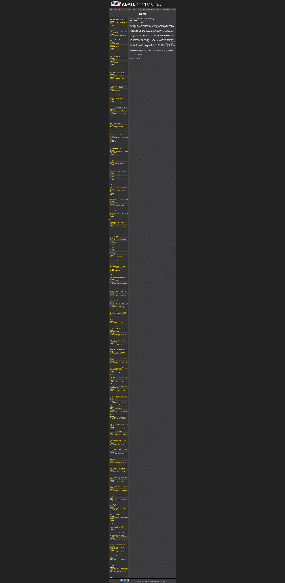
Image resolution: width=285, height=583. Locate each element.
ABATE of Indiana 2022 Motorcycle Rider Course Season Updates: (118, 127)
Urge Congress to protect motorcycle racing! (119, 568)
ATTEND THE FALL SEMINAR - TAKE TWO (118, 83)
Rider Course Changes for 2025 (116, 43)
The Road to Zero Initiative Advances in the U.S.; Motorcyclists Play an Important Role (118, 395)
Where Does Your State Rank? (116, 123)
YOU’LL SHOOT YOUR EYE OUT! (116, 75)
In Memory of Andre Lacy (115, 300)
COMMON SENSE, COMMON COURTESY (118, 53)
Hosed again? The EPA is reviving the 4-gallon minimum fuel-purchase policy (118, 467)
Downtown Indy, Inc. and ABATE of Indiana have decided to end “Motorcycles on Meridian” (118, 98)
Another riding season (114, 280)
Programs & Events (137, 9)
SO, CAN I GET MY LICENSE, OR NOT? (117, 349)
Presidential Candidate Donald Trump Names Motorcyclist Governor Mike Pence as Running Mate (119, 486)
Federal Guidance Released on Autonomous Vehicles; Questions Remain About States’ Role (119, 440)
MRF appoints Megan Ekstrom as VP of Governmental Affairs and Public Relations (118, 536)
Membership (158, 9)
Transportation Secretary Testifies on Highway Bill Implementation (117, 509)
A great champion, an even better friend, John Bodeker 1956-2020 (118, 218)
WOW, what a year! (113, 210)
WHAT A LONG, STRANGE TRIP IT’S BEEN (118, 35)
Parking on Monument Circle (115, 331)
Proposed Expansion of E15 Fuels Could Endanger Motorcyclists (118, 548)
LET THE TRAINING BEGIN (115, 117)
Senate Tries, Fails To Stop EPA (116, 56)
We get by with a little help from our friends (118, 187)
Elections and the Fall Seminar (116, 230)
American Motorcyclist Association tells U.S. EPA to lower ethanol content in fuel (119, 491)
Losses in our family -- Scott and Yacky (117, 110)
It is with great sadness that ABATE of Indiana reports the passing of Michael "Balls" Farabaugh (117, 354)
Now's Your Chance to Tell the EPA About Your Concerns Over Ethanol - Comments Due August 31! (118, 336)
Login (174, 9)
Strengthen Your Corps (114, 145)
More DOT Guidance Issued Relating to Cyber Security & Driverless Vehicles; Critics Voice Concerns (119, 424)
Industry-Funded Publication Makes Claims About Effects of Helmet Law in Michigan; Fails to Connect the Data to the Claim (118, 430)
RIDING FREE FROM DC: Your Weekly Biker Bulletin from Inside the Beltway (118, 445)
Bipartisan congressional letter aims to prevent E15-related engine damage (118, 531)
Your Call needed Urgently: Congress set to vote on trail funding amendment (118, 327)
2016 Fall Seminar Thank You (115, 408)
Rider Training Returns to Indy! (116, 69)
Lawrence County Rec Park (148, 9)
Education (130, 9)
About (115, 9)
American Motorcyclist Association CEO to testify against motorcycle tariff (118, 363)
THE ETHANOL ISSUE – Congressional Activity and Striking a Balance (117, 527)
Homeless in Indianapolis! (115, 180)
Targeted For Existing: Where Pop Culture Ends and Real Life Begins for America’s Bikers (118, 313)
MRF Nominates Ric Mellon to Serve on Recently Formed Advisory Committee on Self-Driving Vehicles (118, 419)
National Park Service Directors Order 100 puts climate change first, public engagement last (119, 413)
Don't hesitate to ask (114, 177)
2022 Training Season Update (116, 94)
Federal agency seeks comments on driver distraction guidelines (118, 387)
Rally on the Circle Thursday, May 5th (117, 551)
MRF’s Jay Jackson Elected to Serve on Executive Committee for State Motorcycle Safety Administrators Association (118, 477)
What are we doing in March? (115, 288)
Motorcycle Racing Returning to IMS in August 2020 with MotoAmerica (117, 267)
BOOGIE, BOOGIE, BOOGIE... (115, 90)
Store (163, 9)
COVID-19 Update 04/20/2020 (116, 256)
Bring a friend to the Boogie (115, 274)
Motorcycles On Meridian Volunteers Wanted (119, 171)
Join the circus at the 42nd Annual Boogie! (118, 107)
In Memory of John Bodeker (115, 233)
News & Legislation (122, 9)
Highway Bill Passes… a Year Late (116, 148)
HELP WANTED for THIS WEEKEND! (117, 131)
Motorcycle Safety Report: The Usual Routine (119, 199)
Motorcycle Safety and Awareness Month (118, 113)
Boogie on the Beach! (114, 184)
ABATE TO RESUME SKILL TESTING (117, 72)
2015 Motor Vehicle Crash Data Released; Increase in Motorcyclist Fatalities (118, 463)
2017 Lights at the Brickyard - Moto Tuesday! (119, 303)
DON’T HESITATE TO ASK (115, 174)
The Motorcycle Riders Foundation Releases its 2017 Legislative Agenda (119, 391)
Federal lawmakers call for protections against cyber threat (117, 373)
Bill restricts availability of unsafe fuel (117, 544)
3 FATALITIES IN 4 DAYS (114, 62)
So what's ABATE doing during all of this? (118, 239)
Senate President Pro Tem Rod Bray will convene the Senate (118, 32)
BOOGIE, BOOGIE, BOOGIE (115, 270)
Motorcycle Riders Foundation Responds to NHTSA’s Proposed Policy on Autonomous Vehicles (118, 404)
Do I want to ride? (113, 168)
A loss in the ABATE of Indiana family (117, 155)
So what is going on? (114, 202)
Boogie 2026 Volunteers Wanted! (116, 19)
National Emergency (114, 253)
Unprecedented (113, 250)
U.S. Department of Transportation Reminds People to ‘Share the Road (119, 513)
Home (111, 9)
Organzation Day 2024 (114, 46)
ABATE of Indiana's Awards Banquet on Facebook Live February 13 (118, 195)
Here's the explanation (114, 263)
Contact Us (168, 9)
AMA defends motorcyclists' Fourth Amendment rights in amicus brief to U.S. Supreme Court (118, 308)
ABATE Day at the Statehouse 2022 (117, 134)
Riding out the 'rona (114, 242)
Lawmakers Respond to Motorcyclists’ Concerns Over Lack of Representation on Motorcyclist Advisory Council (118, 368)
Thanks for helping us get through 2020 (118, 226)
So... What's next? (113, 399)
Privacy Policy (162, 581)
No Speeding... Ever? (114, 59)
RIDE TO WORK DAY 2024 (115, 49)
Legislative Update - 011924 (115, 65)
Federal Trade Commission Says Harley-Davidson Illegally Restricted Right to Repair (118, 87)
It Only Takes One (113, 141)
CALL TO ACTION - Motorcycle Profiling (118, 481)
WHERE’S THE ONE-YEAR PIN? (116, 120)
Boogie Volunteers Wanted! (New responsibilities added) (116, 103)
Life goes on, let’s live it (114, 236)
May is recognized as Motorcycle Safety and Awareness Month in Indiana (119, 27)
